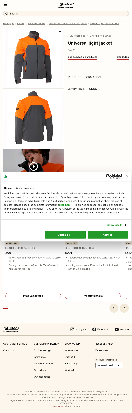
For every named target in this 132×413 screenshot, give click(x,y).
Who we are (71, 350)
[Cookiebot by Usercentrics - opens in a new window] (108, 176)
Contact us (8, 350)
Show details (114, 225)
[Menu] (5, 5)
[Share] (59, 32)
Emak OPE (70, 357)
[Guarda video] (33, 166)
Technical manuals (43, 363)
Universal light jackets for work (104, 23)
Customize (64, 234)
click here (65, 204)
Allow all (108, 234)
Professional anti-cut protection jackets (68, 23)
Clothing (21, 23)
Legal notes (57, 406)
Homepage (8, 23)
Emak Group (71, 363)
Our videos (40, 370)
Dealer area (101, 350)
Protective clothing (37, 23)
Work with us (71, 370)
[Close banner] (127, 176)
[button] (113, 308)
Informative (40, 357)
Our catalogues (42, 376)
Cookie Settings (42, 350)
